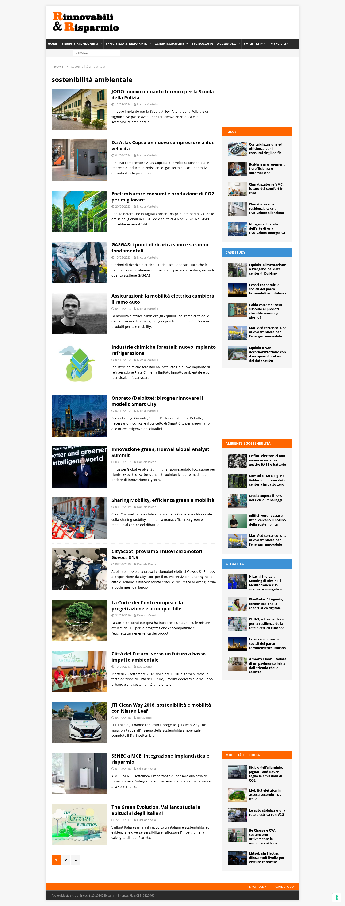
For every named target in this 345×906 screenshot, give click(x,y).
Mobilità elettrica (243, 755)
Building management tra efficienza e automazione (267, 168)
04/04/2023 (123, 308)
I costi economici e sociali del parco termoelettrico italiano (267, 289)
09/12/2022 (123, 360)
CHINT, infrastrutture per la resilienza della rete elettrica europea (266, 623)
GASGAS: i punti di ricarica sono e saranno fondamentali (159, 247)
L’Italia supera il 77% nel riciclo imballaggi (265, 497)
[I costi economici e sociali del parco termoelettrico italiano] (237, 290)
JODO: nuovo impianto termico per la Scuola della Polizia (162, 94)
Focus (231, 131)
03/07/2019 (123, 507)
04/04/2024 (123, 155)
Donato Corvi (146, 615)
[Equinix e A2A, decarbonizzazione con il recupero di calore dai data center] (237, 353)
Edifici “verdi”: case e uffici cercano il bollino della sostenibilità (267, 519)
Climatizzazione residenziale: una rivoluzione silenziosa (266, 208)
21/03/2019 (123, 615)
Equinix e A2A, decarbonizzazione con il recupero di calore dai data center (267, 354)
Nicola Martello (147, 104)
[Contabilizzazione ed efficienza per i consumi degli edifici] (237, 149)
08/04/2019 (123, 564)
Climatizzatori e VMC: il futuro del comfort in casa (267, 188)
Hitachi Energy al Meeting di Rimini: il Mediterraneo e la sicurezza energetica (265, 583)
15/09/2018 (123, 666)
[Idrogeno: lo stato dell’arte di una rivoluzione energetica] (237, 229)
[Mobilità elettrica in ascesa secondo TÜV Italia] (237, 795)
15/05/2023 (123, 257)
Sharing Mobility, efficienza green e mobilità (162, 500)
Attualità (235, 563)
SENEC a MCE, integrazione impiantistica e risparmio (160, 759)
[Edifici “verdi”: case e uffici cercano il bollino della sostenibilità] (237, 521)
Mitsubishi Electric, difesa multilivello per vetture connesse (266, 857)
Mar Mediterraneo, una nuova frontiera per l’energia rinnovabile (267, 331)
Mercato (278, 43)
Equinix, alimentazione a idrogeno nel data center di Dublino (267, 269)
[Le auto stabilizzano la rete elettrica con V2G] (237, 815)
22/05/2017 (123, 820)
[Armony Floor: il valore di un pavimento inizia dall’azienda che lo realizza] (237, 664)
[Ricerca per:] (96, 52)
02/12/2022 (123, 411)
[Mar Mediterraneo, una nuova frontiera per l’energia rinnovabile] (237, 333)
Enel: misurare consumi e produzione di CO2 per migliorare (162, 196)
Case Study (235, 252)
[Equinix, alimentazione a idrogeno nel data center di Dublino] (237, 270)
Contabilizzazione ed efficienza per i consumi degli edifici (265, 148)
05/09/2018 (123, 718)
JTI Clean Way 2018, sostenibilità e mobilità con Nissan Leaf (161, 708)
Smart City (253, 43)
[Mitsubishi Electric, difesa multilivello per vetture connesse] (237, 858)
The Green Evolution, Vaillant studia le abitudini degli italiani (155, 810)
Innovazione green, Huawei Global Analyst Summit (160, 452)
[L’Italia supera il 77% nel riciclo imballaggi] (237, 501)
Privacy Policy (256, 886)
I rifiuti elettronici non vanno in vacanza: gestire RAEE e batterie (267, 459)
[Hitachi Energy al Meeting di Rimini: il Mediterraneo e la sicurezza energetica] (237, 581)
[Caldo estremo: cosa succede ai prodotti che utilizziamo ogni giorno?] (237, 310)
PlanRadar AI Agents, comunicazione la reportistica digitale (266, 603)
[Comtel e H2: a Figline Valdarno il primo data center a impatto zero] (237, 481)
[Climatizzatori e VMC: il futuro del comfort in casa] (237, 189)
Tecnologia (202, 43)
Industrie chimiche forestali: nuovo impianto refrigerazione (163, 350)
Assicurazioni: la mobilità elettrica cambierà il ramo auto (162, 299)
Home (53, 43)
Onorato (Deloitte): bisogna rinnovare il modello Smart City (157, 401)
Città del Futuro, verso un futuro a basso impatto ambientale (158, 656)
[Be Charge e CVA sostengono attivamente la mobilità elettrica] (237, 835)
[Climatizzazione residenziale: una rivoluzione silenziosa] (237, 209)
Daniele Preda (146, 462)
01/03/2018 (123, 769)
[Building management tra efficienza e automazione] (237, 169)
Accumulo (226, 43)
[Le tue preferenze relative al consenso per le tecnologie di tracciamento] (336, 897)
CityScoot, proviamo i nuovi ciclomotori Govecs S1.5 (156, 554)
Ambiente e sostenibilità (248, 443)
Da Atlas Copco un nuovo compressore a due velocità (163, 145)
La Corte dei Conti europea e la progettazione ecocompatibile (147, 605)
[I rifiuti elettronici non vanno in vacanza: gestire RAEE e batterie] (237, 461)
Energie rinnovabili (80, 43)
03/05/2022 (123, 462)
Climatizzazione (169, 43)
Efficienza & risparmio (126, 43)
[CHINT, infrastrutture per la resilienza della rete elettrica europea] (237, 624)
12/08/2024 (123, 104)
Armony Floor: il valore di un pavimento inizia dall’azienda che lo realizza (267, 665)
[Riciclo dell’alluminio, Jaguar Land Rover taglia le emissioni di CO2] (237, 772)
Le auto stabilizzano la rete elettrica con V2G (267, 812)
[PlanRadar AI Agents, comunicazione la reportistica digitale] (237, 604)
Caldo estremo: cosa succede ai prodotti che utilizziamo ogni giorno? (265, 311)
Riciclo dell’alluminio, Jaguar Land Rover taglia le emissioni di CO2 (266, 773)
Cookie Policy (285, 886)
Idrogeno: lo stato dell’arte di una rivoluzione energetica (267, 228)
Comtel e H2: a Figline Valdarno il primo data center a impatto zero (267, 479)
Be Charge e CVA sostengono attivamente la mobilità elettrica (263, 836)
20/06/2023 (123, 206)
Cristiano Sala (146, 769)
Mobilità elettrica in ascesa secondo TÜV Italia (265, 794)
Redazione (144, 666)
